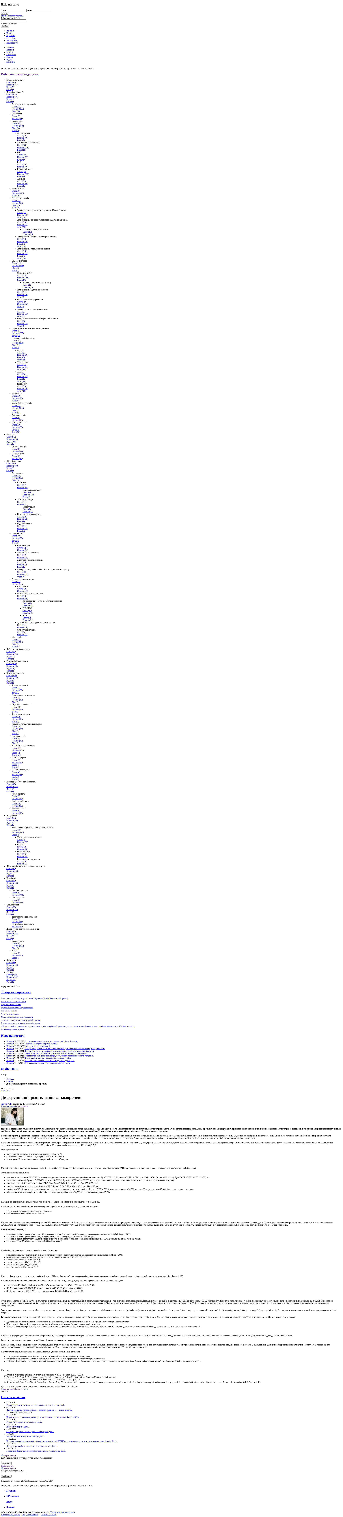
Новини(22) (22, 376)
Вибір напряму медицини (19, 74)
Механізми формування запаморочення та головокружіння (33, 1451)
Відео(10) (10, 668)
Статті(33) (21, 155)
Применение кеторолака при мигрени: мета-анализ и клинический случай (40, 1417)
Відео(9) (10, 468)
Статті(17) (21, 212)
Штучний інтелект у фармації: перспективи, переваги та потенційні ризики (59, 1051)
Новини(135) (18, 265)
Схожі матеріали (13, 1397)
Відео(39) (16, 128)
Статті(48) (11, 784)
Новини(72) (22, 224)
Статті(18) (16, 425)
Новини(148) (28, 495)
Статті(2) (21, 311)
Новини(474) (18, 832)
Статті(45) (11, 651)
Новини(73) (28, 287)
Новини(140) (18, 750)
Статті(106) (11, 675)
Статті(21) (16, 405)
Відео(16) (16, 205)
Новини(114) (18, 343)
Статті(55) (11, 962)
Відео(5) (10, 87)
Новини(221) (18, 895)
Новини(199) (12, 466)
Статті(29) (16, 803)
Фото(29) (16, 130)
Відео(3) (21, 256)
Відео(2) (21, 140)
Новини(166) (12, 654)
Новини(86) (22, 849)
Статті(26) (16, 716)
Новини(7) (22, 864)
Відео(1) (21, 159)
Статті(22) (16, 581)
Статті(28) (21, 171)
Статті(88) (11, 818)
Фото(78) (16, 208)
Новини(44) (22, 487)
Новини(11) (22, 314)
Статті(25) (21, 164)
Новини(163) (12, 871)
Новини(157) (12, 85)
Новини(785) (12, 666)
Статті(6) (16, 191)
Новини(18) (17, 118)
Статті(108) (11, 663)
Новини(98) (17, 203)
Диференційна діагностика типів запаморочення (28, 1446)
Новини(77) (17, 690)
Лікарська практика (16, 992)
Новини (10, 1041)
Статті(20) (21, 302)
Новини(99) (22, 157)
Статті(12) (21, 485)
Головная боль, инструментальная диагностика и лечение (32, 1405)
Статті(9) (16, 417)
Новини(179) (18, 408)
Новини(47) (17, 642)
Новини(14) (22, 557)
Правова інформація (10, 1515)
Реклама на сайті (48, 1515)
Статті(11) (16, 106)
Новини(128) (18, 193)
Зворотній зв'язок (30, 1515)
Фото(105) (16, 196)
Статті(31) (16, 748)
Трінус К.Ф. (6, 1104)
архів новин (9, 1068)
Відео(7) (15, 410)
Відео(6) (21, 244)
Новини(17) (22, 634)
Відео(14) (16, 335)
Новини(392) (12, 977)
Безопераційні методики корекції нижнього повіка (48, 1058)
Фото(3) (15, 543)
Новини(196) (23, 278)
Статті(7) (21, 352)
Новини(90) (17, 478)
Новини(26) (22, 598)
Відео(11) (10, 99)
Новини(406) (12, 439)
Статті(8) (21, 374)
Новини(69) (22, 183)
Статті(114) (11, 975)
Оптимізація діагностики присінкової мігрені (27, 1431)
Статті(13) (21, 364)
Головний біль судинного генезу (21, 1422)
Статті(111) (17, 263)
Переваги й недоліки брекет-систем (41, 1044)
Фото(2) (15, 270)
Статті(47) (11, 880)
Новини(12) (22, 504)
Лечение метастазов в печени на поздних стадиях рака (49, 1060)
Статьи (9, 1081)
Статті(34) (11, 868)
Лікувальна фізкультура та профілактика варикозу (47, 1063)
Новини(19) (22, 294)
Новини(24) (22, 528)
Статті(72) (16, 200)
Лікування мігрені (14, 1427)
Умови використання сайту (62, 1512)
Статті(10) (27, 232)
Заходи (10, 1507)
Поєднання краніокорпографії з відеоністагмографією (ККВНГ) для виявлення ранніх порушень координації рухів (58, 1441)
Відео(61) (10, 823)
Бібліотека (12, 1496)
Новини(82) (17, 458)
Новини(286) (12, 820)
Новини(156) (23, 147)
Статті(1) (27, 285)
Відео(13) (21, 280)
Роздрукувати (21, 1106)
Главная (10, 1079)
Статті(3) (16, 697)
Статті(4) (21, 321)
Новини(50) (22, 355)
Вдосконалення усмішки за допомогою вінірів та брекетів (51, 1041)
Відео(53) (16, 111)
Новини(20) (22, 388)
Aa (2, 1091)
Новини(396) (12, 97)
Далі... (62, 1405)
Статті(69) (16, 123)
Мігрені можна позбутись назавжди (22, 1436)
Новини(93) (17, 420)
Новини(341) (18, 126)
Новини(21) (22, 253)
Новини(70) (22, 241)
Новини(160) (12, 883)
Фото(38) (16, 347)
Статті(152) (11, 94)
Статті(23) (21, 222)
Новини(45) (22, 215)
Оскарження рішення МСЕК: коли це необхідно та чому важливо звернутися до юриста (65, 1048)
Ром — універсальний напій (37, 1046)
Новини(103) (18, 946)
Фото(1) (10, 89)
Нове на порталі (13, 1035)
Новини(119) (23, 174)
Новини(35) (17, 955)
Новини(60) (22, 304)
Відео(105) (11, 442)
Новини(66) (22, 138)
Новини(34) (22, 856)
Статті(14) (16, 726)
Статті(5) (16, 116)
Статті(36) (21, 145)
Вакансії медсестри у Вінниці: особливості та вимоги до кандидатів (56, 1053)
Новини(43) (17, 741)
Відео (9, 1501)
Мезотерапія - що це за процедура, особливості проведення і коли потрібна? (59, 1056)
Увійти (4, 16)
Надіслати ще (7, 1466)
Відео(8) (15, 429)
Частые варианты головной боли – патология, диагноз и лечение (36, 1410)
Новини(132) (12, 786)
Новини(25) (22, 519)
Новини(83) (17, 709)
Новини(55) (22, 574)
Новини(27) (17, 451)
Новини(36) (17, 921)
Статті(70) (11, 437)
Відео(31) (10, 656)
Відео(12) (16, 345)
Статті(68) (16, 536)
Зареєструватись (15, 16)
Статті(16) (11, 82)
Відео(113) (11, 979)
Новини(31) (22, 367)
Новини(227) (12, 678)
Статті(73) (11, 463)
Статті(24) (21, 275)
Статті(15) (21, 135)
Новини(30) (17, 806)
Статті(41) (16, 340)
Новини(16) (28, 234)
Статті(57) (16, 331)
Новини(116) (12, 934)
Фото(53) (16, 401)
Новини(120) (18, 109)
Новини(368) (18, 333)
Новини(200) (12, 965)
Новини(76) (17, 398)
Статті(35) (16, 707)
